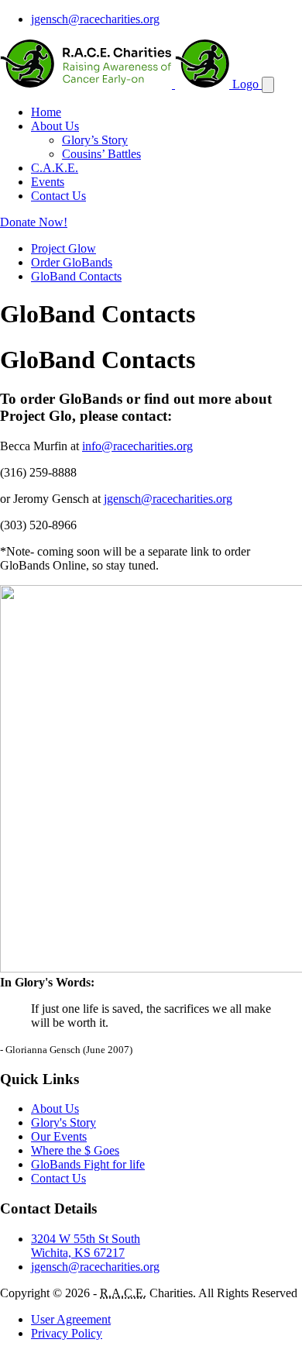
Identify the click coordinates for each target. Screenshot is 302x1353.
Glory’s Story (95, 139)
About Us (55, 1108)
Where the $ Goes (75, 1150)
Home (46, 112)
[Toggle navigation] (268, 85)
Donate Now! (33, 222)
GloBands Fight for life (88, 1164)
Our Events (59, 1136)
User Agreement (71, 1319)
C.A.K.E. (54, 167)
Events (47, 181)
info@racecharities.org (137, 446)
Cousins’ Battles (101, 153)
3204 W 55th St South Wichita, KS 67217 (85, 1245)
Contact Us (58, 195)
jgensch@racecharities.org (95, 19)
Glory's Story (63, 1122)
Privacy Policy (66, 1333)
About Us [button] (55, 126)
